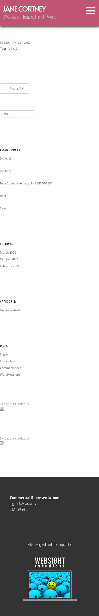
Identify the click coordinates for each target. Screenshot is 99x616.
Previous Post (16, 88)
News (13, 49)
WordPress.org (10, 374)
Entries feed (8, 361)
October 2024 (9, 259)
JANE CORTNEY (24, 9)
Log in (4, 354)
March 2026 (8, 252)
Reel (3, 196)
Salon (3, 208)
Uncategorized (10, 310)
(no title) (5, 158)
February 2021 (9, 266)
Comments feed (10, 368)
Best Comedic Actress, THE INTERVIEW (26, 183)
